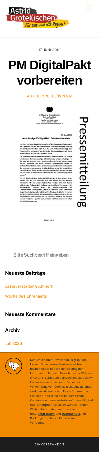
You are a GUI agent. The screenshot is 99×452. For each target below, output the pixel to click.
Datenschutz (71, 413)
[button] (49, 444)
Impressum (46, 413)
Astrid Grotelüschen (49, 96)
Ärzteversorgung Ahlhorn (29, 286)
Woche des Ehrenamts (26, 296)
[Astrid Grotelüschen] (38, 28)
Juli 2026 (13, 343)
